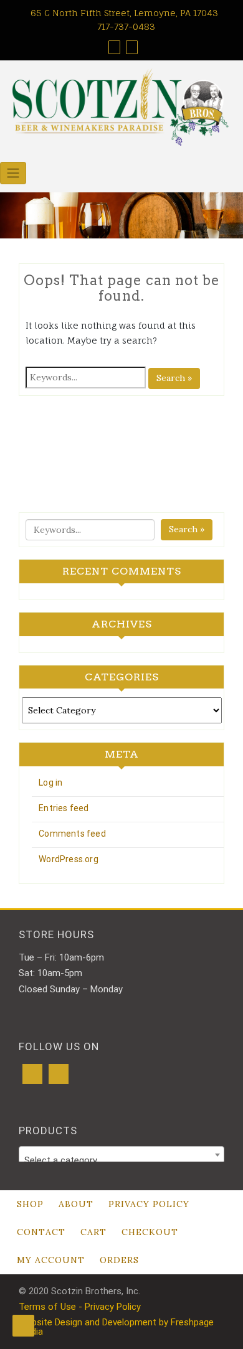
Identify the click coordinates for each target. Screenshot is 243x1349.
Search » (174, 377)
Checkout (150, 1232)
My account (51, 1260)
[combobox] (121, 1154)
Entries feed (63, 808)
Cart (93, 1232)
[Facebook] (32, 1074)
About (76, 1204)
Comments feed (72, 834)
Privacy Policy (148, 1204)
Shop (30, 1204)
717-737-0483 (125, 26)
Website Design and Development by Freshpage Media (116, 1327)
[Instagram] (59, 1074)
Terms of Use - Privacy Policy (80, 1306)
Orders (119, 1260)
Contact (41, 1232)
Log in (50, 782)
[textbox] (121, 1160)
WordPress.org (68, 859)
